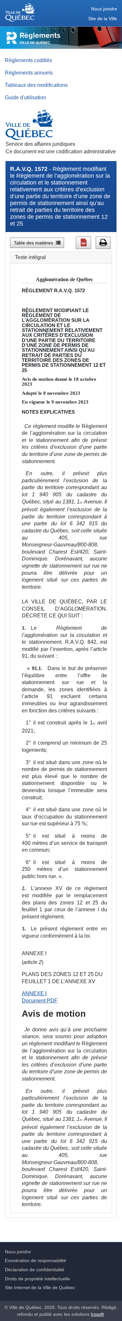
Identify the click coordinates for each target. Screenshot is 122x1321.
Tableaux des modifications (36, 85)
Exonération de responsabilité (35, 1260)
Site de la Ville (102, 18)
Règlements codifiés (28, 60)
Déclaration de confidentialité (34, 1269)
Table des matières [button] (34, 242)
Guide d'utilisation (25, 97)
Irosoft (97, 1314)
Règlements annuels (29, 73)
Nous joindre (104, 9)
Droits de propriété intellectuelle (37, 1278)
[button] (83, 243)
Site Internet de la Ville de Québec (40, 1287)
